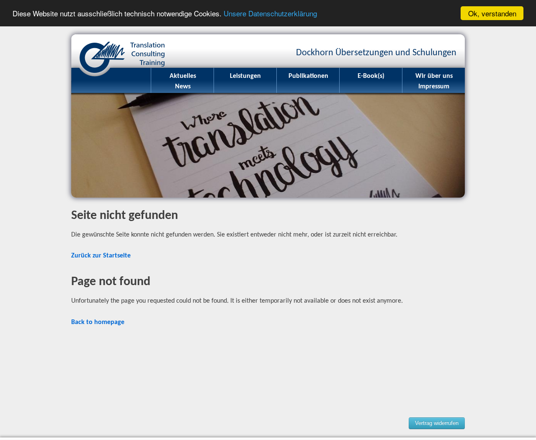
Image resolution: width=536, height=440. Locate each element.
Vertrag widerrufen (437, 423)
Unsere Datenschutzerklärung (270, 13)
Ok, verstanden (492, 13)
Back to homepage (97, 322)
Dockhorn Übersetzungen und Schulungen (119, 51)
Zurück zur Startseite (101, 255)
